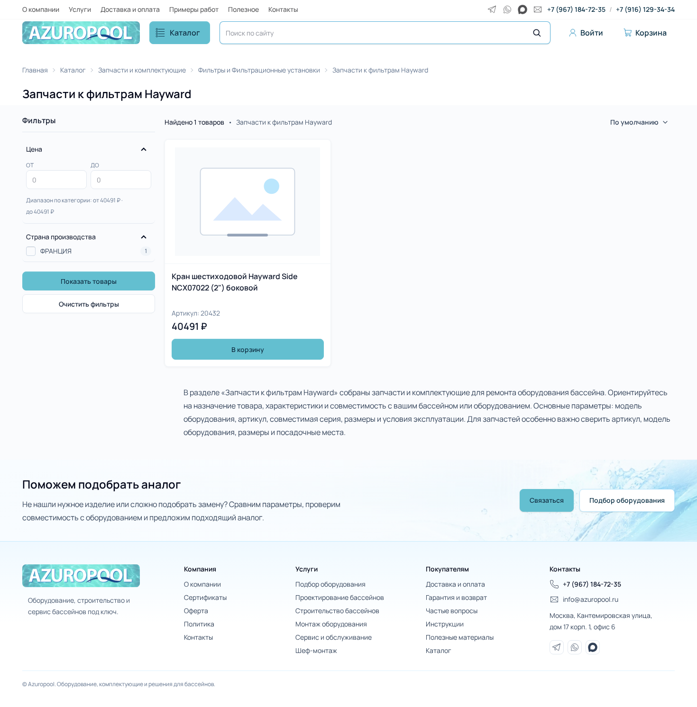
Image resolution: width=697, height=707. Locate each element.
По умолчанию (634, 122)
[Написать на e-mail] (537, 9)
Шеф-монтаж (316, 650)
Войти (591, 32)
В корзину (247, 349)
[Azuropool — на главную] (81, 32)
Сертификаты (205, 597)
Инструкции (445, 623)
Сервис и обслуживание (333, 637)
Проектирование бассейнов (339, 597)
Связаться (547, 500)
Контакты (283, 9)
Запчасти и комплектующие (142, 69)
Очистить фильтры (89, 303)
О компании (40, 9)
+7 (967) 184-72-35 (576, 9)
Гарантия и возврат (456, 597)
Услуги (80, 9)
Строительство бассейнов (337, 610)
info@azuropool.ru (590, 599)
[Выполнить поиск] (536, 32)
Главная (35, 69)
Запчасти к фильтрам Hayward (380, 69)
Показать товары (89, 281)
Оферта (196, 610)
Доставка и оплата (130, 9)
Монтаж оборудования (331, 623)
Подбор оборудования (627, 500)
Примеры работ (194, 9)
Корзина (651, 32)
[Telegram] (492, 9)
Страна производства (61, 236)
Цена (34, 149)
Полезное (243, 9)
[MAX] (522, 9)
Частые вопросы (451, 610)
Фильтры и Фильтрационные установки (259, 69)
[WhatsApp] (507, 9)
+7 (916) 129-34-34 (645, 9)
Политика (199, 623)
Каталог (185, 32)
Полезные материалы (460, 637)
